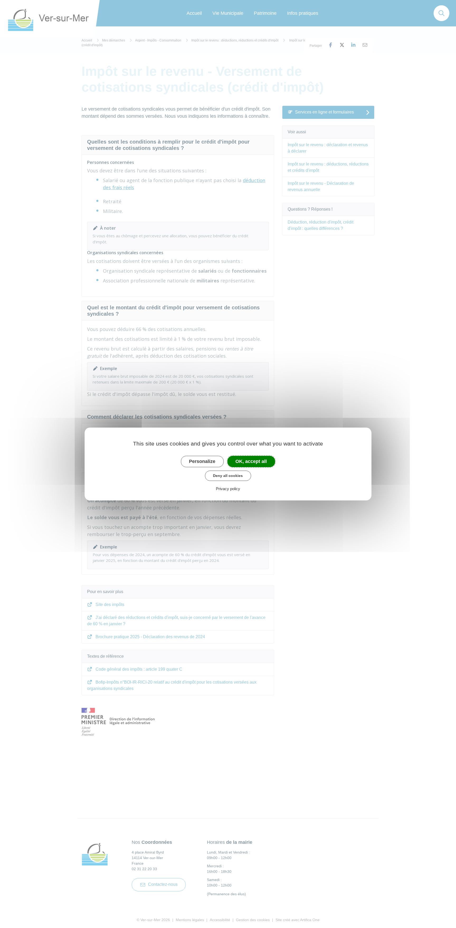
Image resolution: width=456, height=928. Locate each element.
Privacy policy (228, 488)
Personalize (202, 461)
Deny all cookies (228, 476)
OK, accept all (251, 461)
